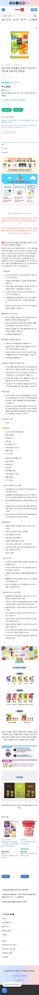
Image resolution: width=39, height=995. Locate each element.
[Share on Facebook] (3, 132)
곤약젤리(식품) (11, 120)
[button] (4, 990)
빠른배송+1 (18, 127)
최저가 (24, 127)
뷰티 (24, 19)
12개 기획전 (8, 125)
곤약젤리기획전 (9, 127)
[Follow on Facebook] (10, 3)
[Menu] (3, 9)
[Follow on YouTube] (23, 3)
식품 (17, 19)
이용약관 (20, 980)
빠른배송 (8, 65)
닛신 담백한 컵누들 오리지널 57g (28, 843)
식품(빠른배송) (17, 65)
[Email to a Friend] (10, 132)
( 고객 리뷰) (15, 82)
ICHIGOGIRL (24, 125)
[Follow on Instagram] (13, 3)
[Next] (34, 44)
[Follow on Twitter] (20, 3)
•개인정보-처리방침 (19, 975)
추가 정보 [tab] (4, 148)
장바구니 (7, 110)
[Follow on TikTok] (17, 3)
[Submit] (35, 16)
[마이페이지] (32, 9)
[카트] (35, 9)
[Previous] (4, 44)
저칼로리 (11, 122)
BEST (18, 125)
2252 (14, 125)
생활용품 (34, 19)
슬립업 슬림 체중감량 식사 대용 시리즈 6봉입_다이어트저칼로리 (10, 844)
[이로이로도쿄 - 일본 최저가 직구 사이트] (20, 9)
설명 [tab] (3, 144)
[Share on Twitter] (7, 132)
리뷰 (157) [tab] (5, 152)
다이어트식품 (21, 120)
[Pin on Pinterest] (14, 132)
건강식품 (7, 19)
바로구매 (18, 110)
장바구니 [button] (5, 876)
